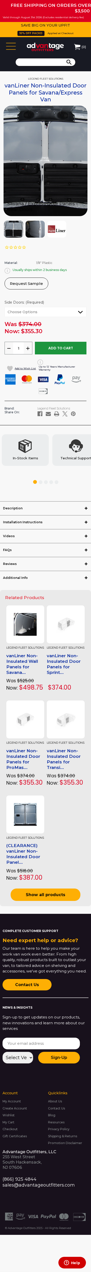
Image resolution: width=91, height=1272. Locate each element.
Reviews (10, 564)
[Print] (56, 413)
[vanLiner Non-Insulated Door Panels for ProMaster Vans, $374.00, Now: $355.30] (25, 719)
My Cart (8, 1122)
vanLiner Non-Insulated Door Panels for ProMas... (23, 759)
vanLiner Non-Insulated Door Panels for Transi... (64, 759)
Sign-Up (59, 1057)
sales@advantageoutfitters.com (39, 1185)
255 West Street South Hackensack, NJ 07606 (29, 1159)
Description (12, 508)
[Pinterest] (73, 413)
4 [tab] (51, 482)
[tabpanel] (25, 450)
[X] (64, 413)
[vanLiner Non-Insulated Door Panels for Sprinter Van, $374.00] (65, 624)
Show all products (45, 894)
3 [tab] (46, 482)
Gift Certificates (15, 1136)
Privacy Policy (59, 1129)
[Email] (48, 413)
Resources (56, 1122)
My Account (12, 1101)
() (84, 47)
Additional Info (15, 578)
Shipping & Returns (62, 1136)
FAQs (7, 550)
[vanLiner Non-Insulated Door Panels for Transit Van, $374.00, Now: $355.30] (65, 719)
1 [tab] (35, 482)
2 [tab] (40, 482)
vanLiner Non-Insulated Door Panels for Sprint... (64, 664)
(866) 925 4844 (19, 1179)
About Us (55, 1101)
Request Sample (26, 283)
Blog (51, 1115)
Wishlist (9, 1115)
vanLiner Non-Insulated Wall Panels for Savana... (22, 664)
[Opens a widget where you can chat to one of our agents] (72, 1263)
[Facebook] (39, 413)
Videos (9, 536)
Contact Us (27, 984)
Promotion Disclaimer (65, 1143)
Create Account (15, 1108)
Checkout (10, 1129)
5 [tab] (56, 482)
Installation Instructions (22, 522)
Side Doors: (24, 302)
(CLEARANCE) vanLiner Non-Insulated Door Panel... (23, 854)
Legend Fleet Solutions (25, 647)
